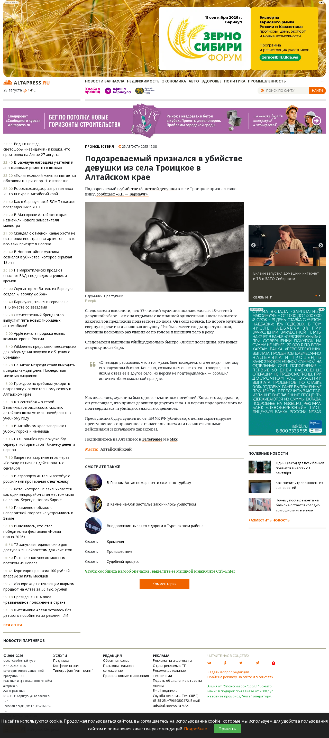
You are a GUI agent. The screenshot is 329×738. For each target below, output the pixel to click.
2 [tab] (319, 296)
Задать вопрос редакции (228, 672)
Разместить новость (269, 520)
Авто (194, 81)
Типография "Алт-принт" (73, 670)
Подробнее (195, 729)
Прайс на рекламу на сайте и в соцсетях (240, 677)
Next (320, 245)
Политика (234, 81)
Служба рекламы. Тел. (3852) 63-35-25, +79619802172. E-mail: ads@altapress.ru (176, 700)
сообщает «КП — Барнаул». (122, 194)
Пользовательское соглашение (118, 668)
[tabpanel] (287, 266)
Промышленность (267, 81)
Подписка (61, 660)
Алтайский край (116, 449)
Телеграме (152, 439)
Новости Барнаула (104, 81)
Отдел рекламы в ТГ (169, 665)
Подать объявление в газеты (177, 680)
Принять (227, 729)
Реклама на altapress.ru (172, 660)
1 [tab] (316, 296)
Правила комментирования (126, 675)
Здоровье (212, 81)
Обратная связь (116, 660)
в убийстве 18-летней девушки (147, 188)
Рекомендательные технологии (169, 673)
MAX (185, 705)
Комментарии (164, 583)
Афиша (158, 685)
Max (173, 439)
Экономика (174, 81)
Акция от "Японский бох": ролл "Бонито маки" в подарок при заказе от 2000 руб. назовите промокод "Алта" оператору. (240, 691)
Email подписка (165, 690)
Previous (253, 245)
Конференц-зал (66, 665)
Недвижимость (143, 81)
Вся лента (12, 625)
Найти (317, 90)
